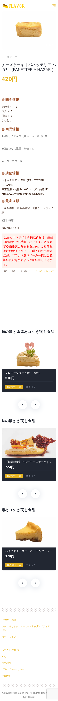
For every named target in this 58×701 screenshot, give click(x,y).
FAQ (4, 656)
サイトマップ (9, 636)
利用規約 (6, 662)
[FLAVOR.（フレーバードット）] (13, 5)
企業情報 (6, 675)
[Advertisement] (29, 297)
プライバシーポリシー (13, 669)
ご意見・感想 (9, 619)
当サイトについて (11, 649)
